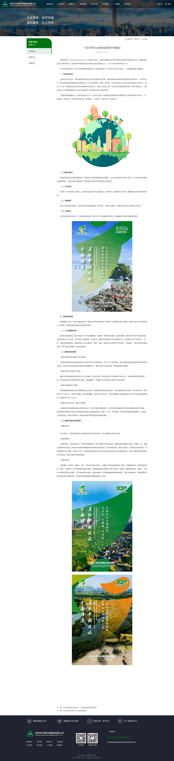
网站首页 (50, 4)
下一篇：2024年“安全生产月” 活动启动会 (71, 711)
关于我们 (61, 4)
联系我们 (127, 4)
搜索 (169, 4)
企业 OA (160, 4)
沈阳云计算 (97, 757)
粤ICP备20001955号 (79, 757)
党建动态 (32, 63)
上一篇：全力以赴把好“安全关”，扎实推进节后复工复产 (77, 707)
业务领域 (83, 4)
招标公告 (32, 57)
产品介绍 (94, 4)
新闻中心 (72, 4)
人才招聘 (116, 4)
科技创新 (105, 4)
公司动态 (32, 51)
